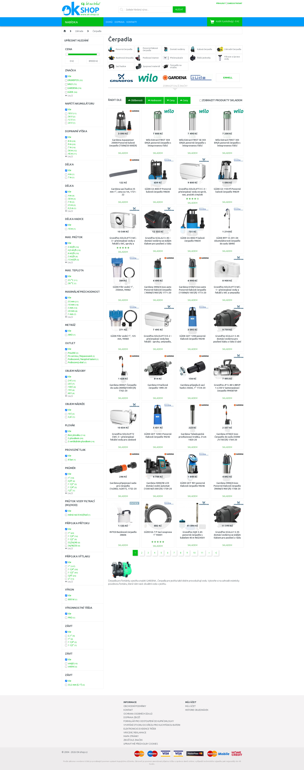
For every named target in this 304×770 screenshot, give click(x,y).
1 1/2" (72, 484)
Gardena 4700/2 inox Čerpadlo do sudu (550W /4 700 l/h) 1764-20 (227, 437)
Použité (73, 353)
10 (194, 552)
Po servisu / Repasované (81, 356)
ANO (72, 334)
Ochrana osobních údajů (138, 713)
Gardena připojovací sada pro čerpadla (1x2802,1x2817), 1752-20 (123, 486)
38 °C (72, 283)
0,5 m (72, 208)
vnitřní (72, 666)
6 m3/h (73, 253)
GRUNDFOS (75, 80)
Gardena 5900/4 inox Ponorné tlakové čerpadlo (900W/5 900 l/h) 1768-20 (227, 486)
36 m (72, 150)
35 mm (73, 301)
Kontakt (128, 710)
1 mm (72, 314)
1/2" (71, 490)
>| (216, 552)
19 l (71, 390)
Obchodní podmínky (135, 706)
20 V (71, 123)
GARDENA (74, 88)
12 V (71, 119)
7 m (72, 147)
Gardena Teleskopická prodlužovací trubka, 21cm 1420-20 (192, 437)
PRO (71, 617)
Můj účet (190, 706)
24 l (72, 380)
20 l (71, 383)
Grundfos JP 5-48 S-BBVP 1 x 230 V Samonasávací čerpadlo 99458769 (227, 388)
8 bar (72, 459)
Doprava (119, 22)
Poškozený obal (77, 362)
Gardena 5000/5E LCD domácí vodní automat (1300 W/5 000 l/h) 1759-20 (158, 486)
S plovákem (75, 438)
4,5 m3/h (74, 250)
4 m (71, 174)
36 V (71, 116)
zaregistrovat (234, 3)
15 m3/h (73, 259)
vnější (73, 663)
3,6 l (71, 417)
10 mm (73, 304)
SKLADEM (222, 100)
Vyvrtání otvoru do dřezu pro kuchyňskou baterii (152, 725)
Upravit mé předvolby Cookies (141, 743)
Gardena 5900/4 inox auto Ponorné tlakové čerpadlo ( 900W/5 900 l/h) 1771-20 (157, 290)
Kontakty (132, 22)
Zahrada (79, 31)
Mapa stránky (131, 736)
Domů (109, 22)
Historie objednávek (196, 710)
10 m (72, 229)
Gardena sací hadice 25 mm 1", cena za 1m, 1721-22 (123, 192)
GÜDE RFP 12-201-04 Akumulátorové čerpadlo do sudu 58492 (227, 241)
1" (71, 478)
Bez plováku (76, 435)
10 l (71, 414)
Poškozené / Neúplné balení (83, 359)
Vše (69, 76)
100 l (72, 387)
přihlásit (221, 3)
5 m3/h (73, 256)
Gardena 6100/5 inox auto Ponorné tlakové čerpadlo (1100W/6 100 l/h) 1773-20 (192, 290)
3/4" (71, 481)
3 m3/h (73, 247)
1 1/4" (72, 487)
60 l (71, 393)
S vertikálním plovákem (81, 441)
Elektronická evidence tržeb (140, 728)
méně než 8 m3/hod (79, 515)
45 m (72, 153)
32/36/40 (74, 542)
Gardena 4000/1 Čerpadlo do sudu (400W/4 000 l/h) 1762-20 (123, 388)
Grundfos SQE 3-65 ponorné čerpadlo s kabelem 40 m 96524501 (192, 535)
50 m (72, 198)
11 (202, 552)
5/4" (72, 575)
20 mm (72, 311)
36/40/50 (74, 545)
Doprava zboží (132, 717)
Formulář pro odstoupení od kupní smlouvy (149, 721)
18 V (72, 113)
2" (71, 579)
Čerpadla (97, 31)
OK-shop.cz (82, 752)
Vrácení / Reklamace (135, 732)
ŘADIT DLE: (115, 99)
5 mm (72, 308)
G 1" (71, 635)
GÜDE (72, 92)
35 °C (72, 280)
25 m (72, 205)
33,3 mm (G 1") (76, 685)
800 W (72, 599)
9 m (72, 144)
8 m (72, 141)
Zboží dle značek (133, 740)
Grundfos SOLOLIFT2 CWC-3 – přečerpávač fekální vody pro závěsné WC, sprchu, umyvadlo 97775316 (123, 440)
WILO (72, 84)
